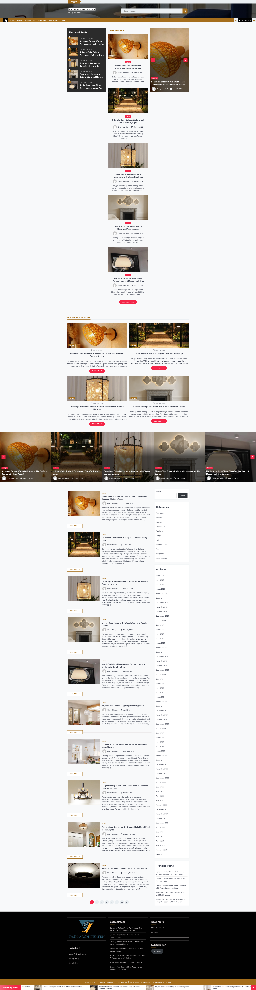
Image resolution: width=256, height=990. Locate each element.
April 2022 (160, 796)
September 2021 (162, 823)
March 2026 (160, 589)
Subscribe (157, 951)
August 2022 (161, 782)
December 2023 (162, 710)
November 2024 (162, 661)
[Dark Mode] (236, 20)
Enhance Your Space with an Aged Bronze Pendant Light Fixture (126, 968)
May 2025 (160, 634)
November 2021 (162, 814)
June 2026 (160, 575)
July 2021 (159, 832)
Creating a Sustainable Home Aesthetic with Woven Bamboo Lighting (91, 66)
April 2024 (160, 692)
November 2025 (162, 607)
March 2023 (160, 751)
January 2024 (161, 706)
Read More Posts (157, 928)
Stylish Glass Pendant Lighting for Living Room (123, 706)
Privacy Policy (74, 959)
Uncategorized (161, 558)
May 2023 (160, 742)
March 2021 (160, 845)
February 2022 (161, 805)
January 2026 (161, 598)
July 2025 (160, 625)
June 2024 (160, 683)
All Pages (154, 932)
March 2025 (160, 643)
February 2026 (161, 593)
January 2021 (161, 854)
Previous (153, 60)
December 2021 (162, 809)
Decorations (30, 20)
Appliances (53, 20)
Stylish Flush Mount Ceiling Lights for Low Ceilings (124, 868)
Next (186, 60)
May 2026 (160, 580)
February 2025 (161, 647)
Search (158, 492)
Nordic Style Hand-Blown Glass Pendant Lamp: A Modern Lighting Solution (91, 88)
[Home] (5, 20)
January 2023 (161, 760)
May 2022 (160, 791)
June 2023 (160, 737)
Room (19, 20)
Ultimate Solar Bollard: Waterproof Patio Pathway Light (92, 55)
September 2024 (162, 670)
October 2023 (161, 719)
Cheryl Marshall (123, 72)
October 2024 (161, 665)
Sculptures (160, 554)
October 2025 (161, 611)
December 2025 (162, 602)
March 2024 (160, 697)
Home (12, 20)
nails (157, 540)
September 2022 (162, 778)
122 (121, 902)
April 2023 (160, 746)
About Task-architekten (77, 954)
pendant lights (161, 545)
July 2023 (160, 733)
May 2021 (159, 836)
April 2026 (160, 584)
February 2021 (161, 850)
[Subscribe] (254, 20)
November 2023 (162, 715)
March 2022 (160, 800)
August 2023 (161, 728)
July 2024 (160, 679)
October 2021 (161, 818)
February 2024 (161, 701)
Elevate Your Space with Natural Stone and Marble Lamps (91, 77)
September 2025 (162, 616)
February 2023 (161, 755)
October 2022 (161, 773)
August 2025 (161, 620)
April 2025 (160, 638)
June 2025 (160, 629)
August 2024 (161, 674)
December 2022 (162, 764)
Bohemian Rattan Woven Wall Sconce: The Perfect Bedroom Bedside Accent (91, 44)
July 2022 (160, 787)
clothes (159, 522)
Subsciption (73, 963)
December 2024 (162, 656)
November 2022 (162, 769)
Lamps (63, 20)
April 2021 (160, 841)
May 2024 (160, 688)
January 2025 (161, 652)
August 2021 (161, 827)
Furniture (42, 20)
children (159, 518)
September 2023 (162, 724)
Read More (95, 370)
